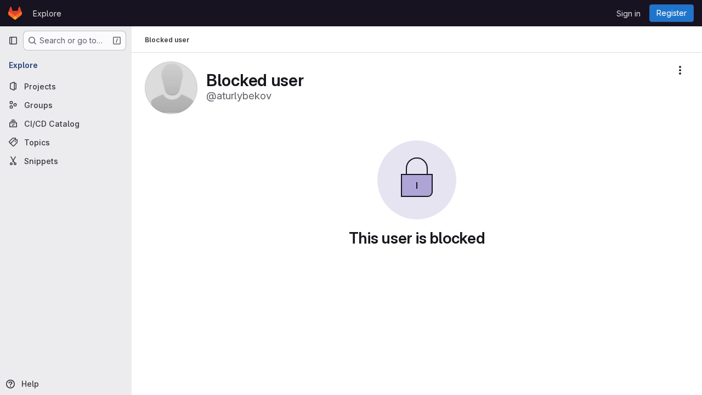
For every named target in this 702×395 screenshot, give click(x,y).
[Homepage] (15, 13)
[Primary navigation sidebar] (13, 40)
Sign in (628, 13)
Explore (47, 13)
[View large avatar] (171, 87)
